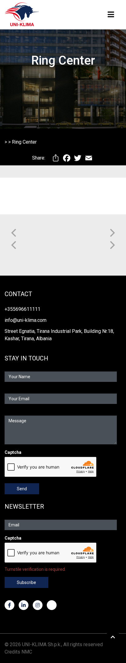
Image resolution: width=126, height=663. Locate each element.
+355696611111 (22, 309)
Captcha (13, 452)
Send (22, 488)
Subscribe (26, 582)
